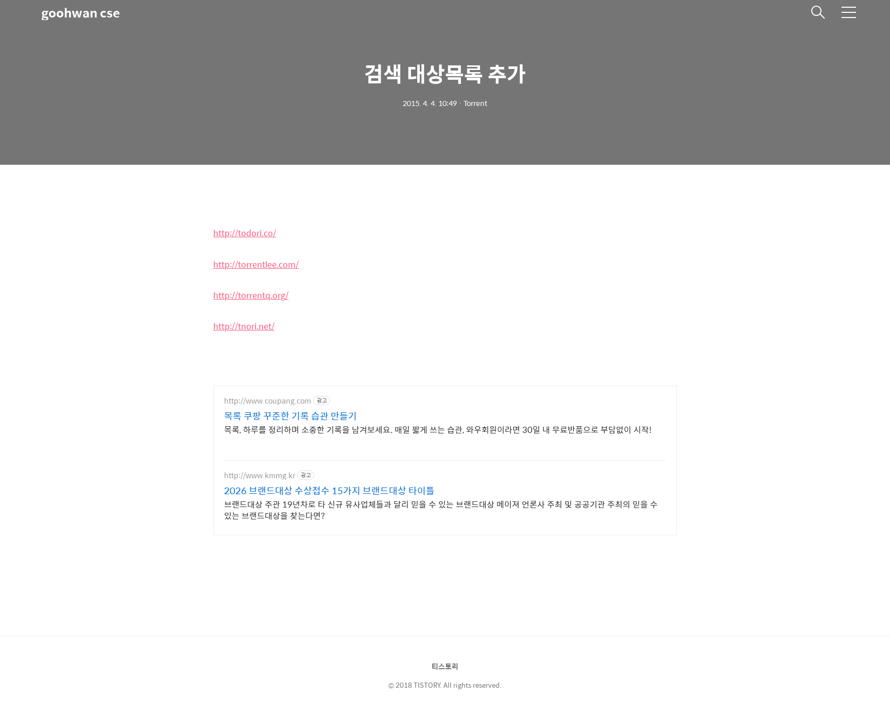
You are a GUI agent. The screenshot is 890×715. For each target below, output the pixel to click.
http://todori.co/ (244, 232)
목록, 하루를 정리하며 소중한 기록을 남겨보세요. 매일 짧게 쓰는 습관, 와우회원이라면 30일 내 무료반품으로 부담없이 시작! (438, 429)
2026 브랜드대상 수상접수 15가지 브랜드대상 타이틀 (329, 490)
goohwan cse (80, 12)
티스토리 (445, 666)
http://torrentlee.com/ (256, 264)
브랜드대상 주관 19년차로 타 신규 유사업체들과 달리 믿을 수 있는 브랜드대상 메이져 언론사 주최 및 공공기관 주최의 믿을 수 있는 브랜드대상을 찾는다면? (441, 509)
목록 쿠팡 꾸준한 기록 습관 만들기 (290, 416)
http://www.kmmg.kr (259, 475)
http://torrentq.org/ (250, 295)
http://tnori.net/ (244, 326)
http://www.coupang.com (267, 400)
